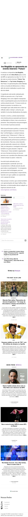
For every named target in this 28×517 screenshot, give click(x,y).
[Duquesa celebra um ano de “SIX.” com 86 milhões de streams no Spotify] (14, 331)
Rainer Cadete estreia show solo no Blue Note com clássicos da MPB (14, 386)
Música (19, 365)
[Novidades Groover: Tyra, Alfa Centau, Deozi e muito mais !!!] (14, 453)
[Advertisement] (14, 14)
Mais (14, 317)
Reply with (25, 240)
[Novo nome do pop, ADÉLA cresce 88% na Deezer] (14, 414)
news (14, 340)
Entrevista (13, 298)
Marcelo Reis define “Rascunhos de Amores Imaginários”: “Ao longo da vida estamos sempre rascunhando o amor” (14, 302)
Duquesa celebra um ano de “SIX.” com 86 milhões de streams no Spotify (14, 343)
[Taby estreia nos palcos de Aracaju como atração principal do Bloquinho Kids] (7, 226)
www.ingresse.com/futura (8, 190)
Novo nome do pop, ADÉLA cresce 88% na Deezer (14, 425)
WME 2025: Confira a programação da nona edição (18, 205)
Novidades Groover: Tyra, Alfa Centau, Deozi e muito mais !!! (14, 463)
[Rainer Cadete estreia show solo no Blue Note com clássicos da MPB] (14, 376)
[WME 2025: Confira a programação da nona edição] (18, 200)
